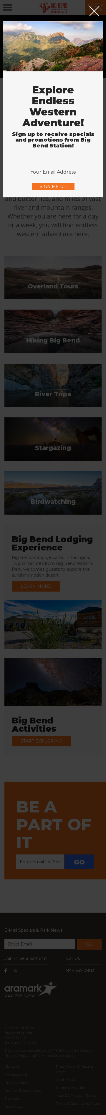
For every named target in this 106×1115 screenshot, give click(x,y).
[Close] (94, 11)
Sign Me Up (53, 186)
